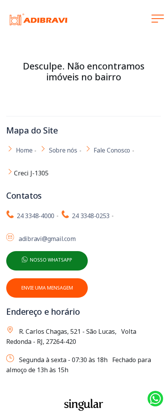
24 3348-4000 (34, 216)
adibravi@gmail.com (46, 238)
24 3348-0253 (89, 216)
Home (24, 150)
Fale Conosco (112, 150)
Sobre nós (63, 150)
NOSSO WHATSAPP (50, 260)
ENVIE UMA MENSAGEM (47, 287)
